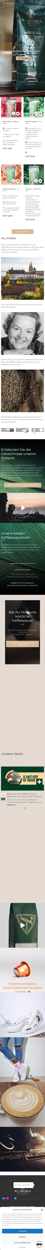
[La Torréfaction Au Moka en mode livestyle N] (22, 1059)
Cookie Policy (22, 1247)
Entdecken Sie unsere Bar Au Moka (22, 644)
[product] (11, 107)
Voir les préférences (22, 1243)
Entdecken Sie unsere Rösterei (22, 485)
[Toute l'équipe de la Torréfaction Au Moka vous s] (22, 1014)
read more (11, 805)
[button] (42, 1210)
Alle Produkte (22, 232)
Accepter (22, 1231)
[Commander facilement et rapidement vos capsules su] (22, 970)
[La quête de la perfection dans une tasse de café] (22, 1104)
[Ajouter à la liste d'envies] (18, 113)
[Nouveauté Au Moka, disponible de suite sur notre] (22, 925)
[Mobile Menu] (40, 3)
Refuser (22, 1237)
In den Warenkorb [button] (13, 113)
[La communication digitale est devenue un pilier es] (22, 1149)
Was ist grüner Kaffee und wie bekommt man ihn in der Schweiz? (24, 795)
